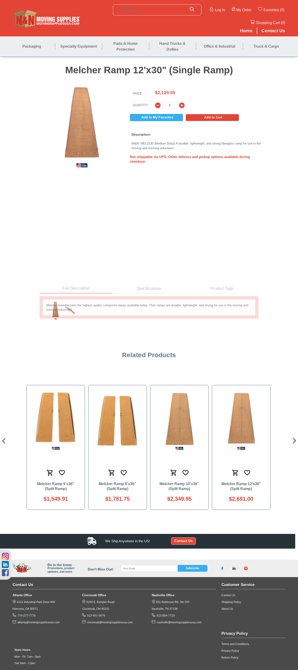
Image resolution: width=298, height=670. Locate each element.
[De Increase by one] (158, 105)
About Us (227, 608)
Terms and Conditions (235, 644)
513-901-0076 (95, 615)
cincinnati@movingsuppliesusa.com (109, 622)
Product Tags (221, 288)
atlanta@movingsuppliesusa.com (38, 622)
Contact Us (183, 541)
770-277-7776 (26, 615)
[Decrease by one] (182, 105)
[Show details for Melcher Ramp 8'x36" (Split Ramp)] (117, 421)
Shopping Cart (268, 23)
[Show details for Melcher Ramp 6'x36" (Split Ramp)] (56, 421)
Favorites (271, 10)
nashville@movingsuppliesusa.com (178, 622)
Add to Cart (213, 117)
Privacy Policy (230, 650)
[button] (3, 440)
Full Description (76, 288)
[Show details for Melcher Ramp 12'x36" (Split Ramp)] (241, 421)
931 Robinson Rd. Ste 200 (172, 602)
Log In (220, 10)
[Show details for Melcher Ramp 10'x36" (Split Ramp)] (179, 421)
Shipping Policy (231, 602)
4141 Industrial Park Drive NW (35, 602)
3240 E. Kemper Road (100, 602)
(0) (282, 10)
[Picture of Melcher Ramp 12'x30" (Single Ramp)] (81, 123)
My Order (243, 10)
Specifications (149, 288)
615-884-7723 (165, 615)
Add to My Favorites (157, 117)
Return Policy (229, 657)
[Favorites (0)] (284, 10)
